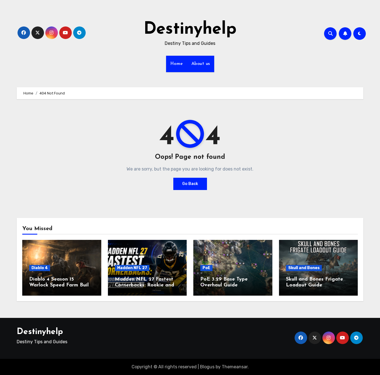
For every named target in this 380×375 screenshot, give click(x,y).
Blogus (207, 366)
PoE (206, 268)
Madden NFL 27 (132, 268)
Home (176, 64)
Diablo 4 (39, 268)
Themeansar (235, 366)
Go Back (190, 183)
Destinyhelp (190, 29)
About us (200, 64)
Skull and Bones (304, 268)
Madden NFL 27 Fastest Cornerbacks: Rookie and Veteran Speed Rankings (144, 285)
